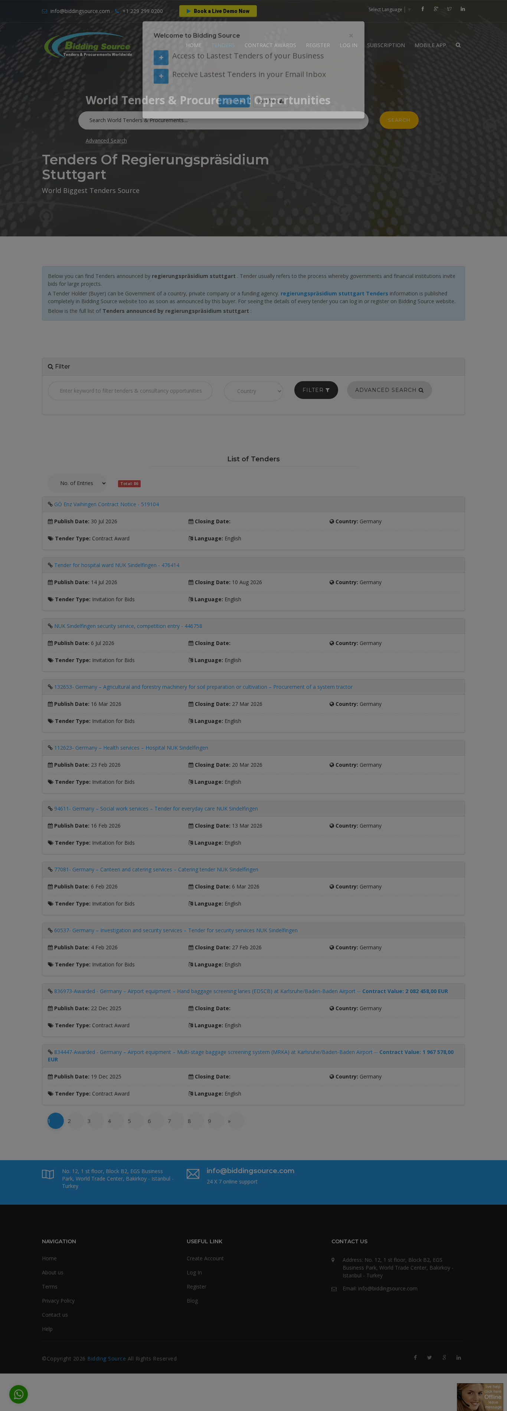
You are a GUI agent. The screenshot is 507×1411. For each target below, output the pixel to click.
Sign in (232, 117)
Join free (268, 117)
